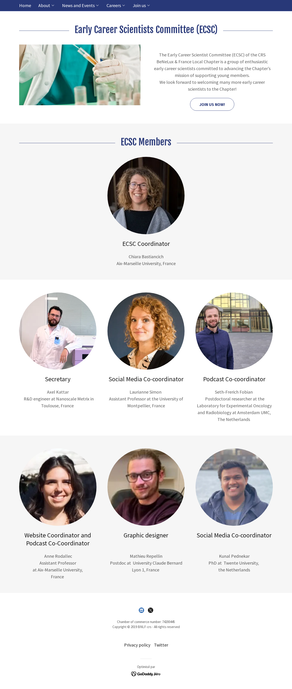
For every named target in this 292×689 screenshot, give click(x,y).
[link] (141, 610)
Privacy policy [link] (137, 645)
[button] (46, 5)
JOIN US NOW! (212, 104)
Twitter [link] (161, 645)
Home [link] (25, 5)
